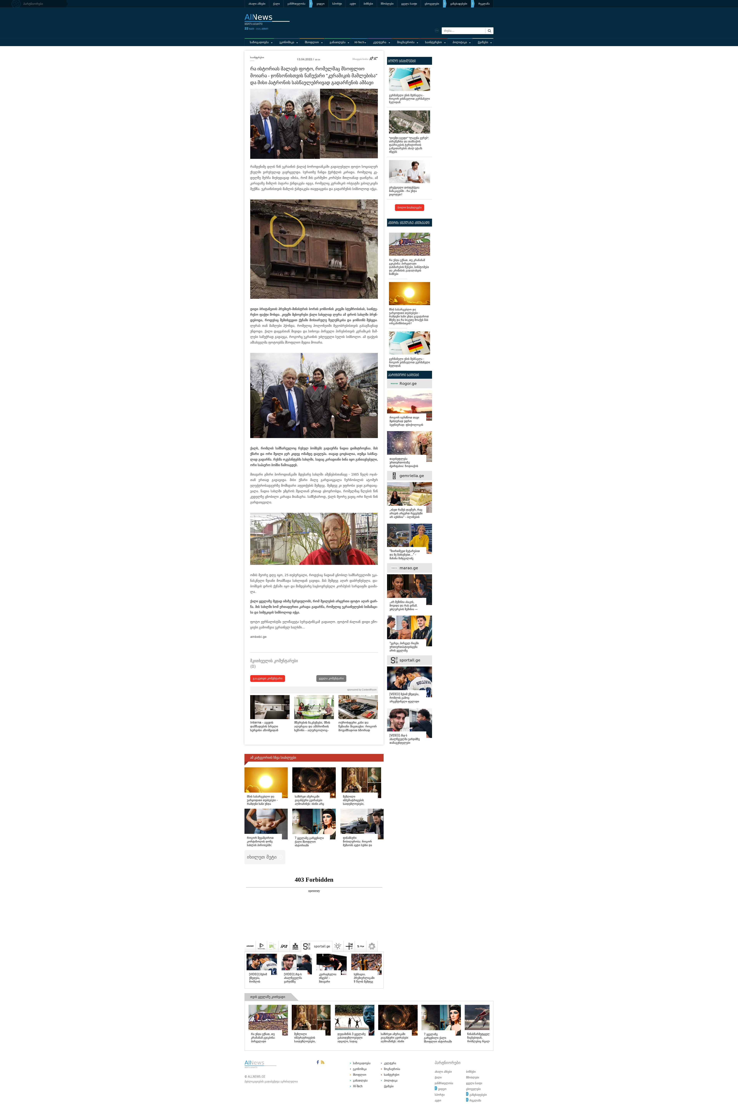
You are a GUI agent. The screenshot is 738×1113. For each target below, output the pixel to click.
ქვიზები (483, 42)
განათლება (338, 42)
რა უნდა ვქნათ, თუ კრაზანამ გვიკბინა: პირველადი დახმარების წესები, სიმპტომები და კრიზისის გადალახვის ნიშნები (409, 267)
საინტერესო (433, 42)
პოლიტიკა (460, 42)
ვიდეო (321, 3)
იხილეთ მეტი (262, 857)
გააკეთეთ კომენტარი (268, 678)
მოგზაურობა (406, 42)
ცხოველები (432, 3)
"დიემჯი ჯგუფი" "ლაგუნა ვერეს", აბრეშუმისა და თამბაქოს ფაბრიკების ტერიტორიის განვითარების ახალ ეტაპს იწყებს (409, 145)
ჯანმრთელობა (296, 3)
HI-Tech (359, 42)
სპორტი (337, 3)
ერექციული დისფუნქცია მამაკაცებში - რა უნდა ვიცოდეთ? (404, 191)
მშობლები (387, 3)
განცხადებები (458, 3)
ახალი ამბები (256, 3)
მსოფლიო (312, 42)
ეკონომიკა (286, 42)
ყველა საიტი (409, 3)
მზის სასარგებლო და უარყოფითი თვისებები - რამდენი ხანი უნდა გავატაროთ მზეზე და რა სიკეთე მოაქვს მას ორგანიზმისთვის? (409, 316)
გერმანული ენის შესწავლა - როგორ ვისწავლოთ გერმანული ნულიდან (409, 99)
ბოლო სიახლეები (409, 207)
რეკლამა (484, 3)
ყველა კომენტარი (331, 678)
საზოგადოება (259, 42)
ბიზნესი (368, 3)
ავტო (353, 3)
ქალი (276, 3)
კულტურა (379, 42)
